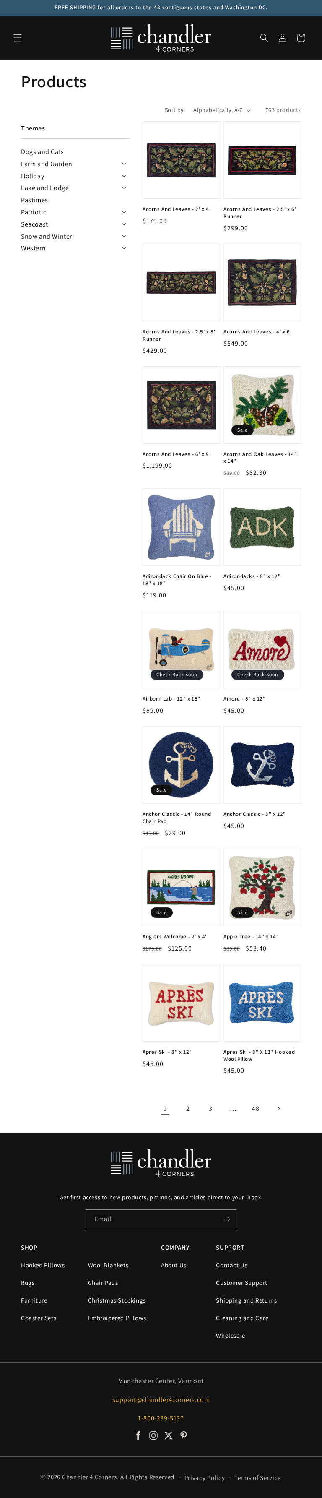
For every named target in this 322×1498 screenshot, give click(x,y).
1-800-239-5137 (161, 1418)
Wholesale (230, 1335)
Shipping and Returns (246, 1300)
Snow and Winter (46, 236)
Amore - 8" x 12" (244, 699)
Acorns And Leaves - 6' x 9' (176, 454)
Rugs (27, 1283)
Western (33, 248)
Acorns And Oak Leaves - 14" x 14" (260, 458)
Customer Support (241, 1283)
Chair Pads (103, 1283)
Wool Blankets (108, 1265)
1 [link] (165, 1108)
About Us (174, 1265)
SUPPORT (230, 1247)
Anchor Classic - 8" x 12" (254, 814)
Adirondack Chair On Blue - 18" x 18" (177, 580)
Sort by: (175, 110)
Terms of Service (257, 1478)
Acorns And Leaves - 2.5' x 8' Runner (179, 335)
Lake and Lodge (45, 188)
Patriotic (33, 212)
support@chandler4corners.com (161, 1399)
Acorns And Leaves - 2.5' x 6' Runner (259, 213)
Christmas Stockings (117, 1300)
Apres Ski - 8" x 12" (167, 1052)
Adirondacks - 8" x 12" (251, 576)
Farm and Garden (47, 164)
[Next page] (278, 1108)
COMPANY (175, 1247)
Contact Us (231, 1265)
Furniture (34, 1300)
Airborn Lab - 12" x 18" (171, 699)
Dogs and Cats (42, 152)
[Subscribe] (227, 1219)
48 (255, 1108)
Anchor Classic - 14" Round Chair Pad (177, 818)
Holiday (32, 176)
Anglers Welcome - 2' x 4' (175, 936)
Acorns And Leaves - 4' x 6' (257, 331)
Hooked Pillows (43, 1265)
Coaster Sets (38, 1318)
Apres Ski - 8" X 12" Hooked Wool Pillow (259, 1056)
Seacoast (34, 224)
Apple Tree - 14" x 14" (251, 936)
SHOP (29, 1247)
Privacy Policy (204, 1478)
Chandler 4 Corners (89, 1477)
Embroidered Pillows (117, 1318)
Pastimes (34, 200)
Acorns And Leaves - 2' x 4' (176, 209)
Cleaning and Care (242, 1318)
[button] (17, 38)
